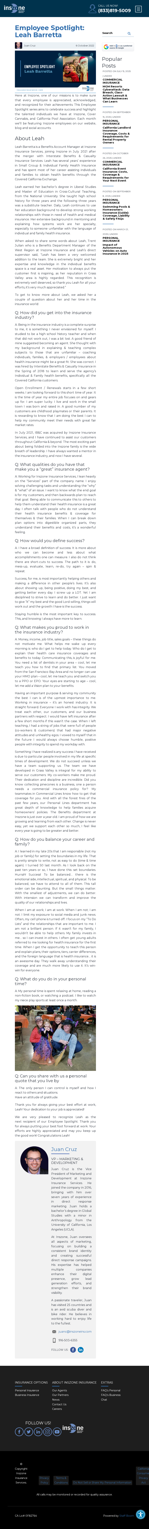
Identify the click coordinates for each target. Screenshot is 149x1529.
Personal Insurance (111, 122)
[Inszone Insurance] (14, 8)
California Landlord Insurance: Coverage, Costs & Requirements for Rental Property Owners (117, 135)
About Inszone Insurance (74, 1382)
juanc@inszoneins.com (75, 1331)
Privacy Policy (44, 1480)
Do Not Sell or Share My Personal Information (102, 1482)
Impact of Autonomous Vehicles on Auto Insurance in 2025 (115, 249)
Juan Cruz (64, 1149)
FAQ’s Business (110, 1395)
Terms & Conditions (61, 1480)
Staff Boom (126, 1515)
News (55, 1399)
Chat (104, 1399)
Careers (57, 1409)
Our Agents (59, 1390)
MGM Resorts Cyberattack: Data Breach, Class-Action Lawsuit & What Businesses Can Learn (116, 94)
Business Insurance (27, 1395)
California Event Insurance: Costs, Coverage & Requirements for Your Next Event (116, 174)
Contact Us (59, 1404)
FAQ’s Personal (110, 1390)
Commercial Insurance (112, 81)
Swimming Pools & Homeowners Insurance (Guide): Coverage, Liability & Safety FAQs (116, 212)
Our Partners (60, 1395)
